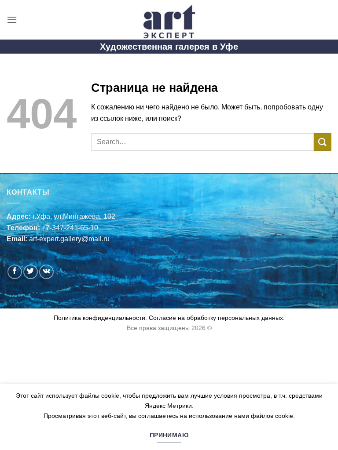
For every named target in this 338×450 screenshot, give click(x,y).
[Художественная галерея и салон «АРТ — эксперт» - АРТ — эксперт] (169, 20)
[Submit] (322, 141)
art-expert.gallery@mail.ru (69, 239)
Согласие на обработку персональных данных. (216, 317)
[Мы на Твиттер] (30, 272)
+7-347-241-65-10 (70, 228)
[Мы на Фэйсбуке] (14, 272)
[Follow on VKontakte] (46, 272)
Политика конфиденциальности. (100, 317)
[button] (12, 19)
